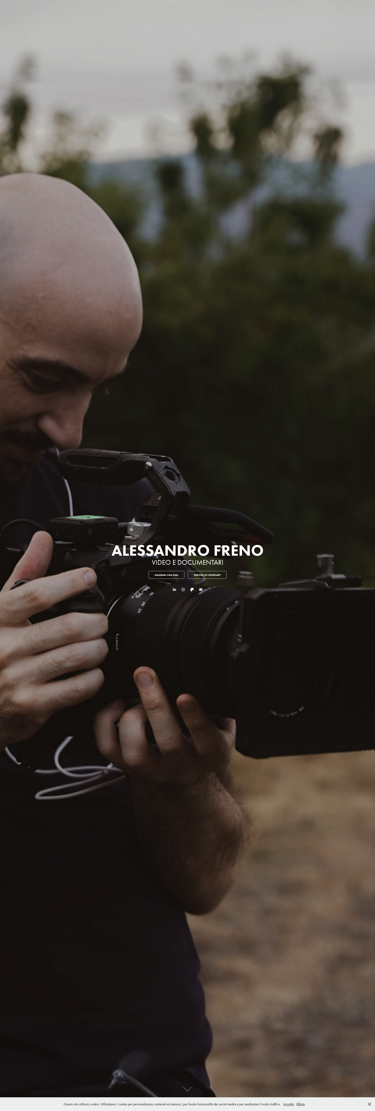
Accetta (288, 1104)
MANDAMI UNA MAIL (166, 575)
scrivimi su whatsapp (207, 575)
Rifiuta (300, 1104)
